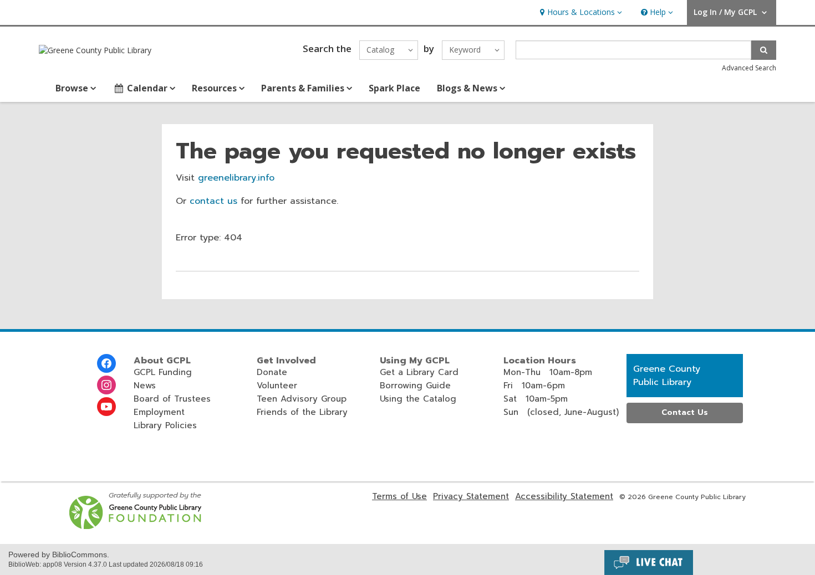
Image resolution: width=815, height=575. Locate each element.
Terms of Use (399, 496)
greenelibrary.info (236, 177)
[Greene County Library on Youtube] (106, 406)
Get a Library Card (419, 372)
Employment (159, 412)
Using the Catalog (418, 399)
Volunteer (277, 385)
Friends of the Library (302, 412)
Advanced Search (749, 68)
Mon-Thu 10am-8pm (547, 372)
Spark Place (394, 88)
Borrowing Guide (415, 385)
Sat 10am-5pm (535, 399)
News (145, 385)
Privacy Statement (471, 496)
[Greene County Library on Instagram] (106, 385)
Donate (272, 372)
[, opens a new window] (136, 526)
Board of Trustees (172, 399)
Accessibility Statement (564, 496)
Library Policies (165, 425)
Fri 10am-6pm (534, 385)
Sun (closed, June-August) (561, 412)
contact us (213, 201)
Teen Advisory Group (302, 399)
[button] (579, 12)
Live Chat (648, 562)
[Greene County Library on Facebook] (106, 363)
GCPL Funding (163, 372)
